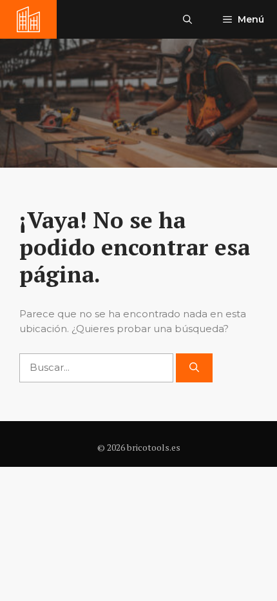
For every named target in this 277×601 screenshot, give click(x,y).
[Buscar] (194, 367)
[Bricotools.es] (28, 19)
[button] (187, 19)
